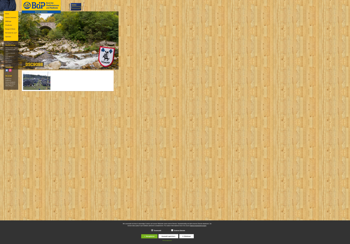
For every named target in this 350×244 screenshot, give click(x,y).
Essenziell (157, 230)
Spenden (8, 37)
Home (7, 14)
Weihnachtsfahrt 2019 (10, 48)
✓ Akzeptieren (149, 236)
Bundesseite (8, 78)
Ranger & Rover (10, 29)
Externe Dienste (179, 230)
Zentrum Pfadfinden (10, 82)
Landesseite (8, 80)
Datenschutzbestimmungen (198, 225)
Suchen (74, 5)
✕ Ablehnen (186, 236)
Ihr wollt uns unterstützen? (8, 61)
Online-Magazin (9, 85)
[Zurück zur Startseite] (41, 5)
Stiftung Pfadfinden (10, 84)
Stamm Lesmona (10, 17)
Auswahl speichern (168, 236)
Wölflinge (8, 21)
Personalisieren (167, 240)
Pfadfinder (8, 25)
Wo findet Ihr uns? (11, 33)
